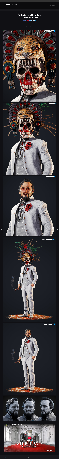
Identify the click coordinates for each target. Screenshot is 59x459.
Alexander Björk (11, 4)
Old (31, 9)
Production (26, 9)
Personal (36, 9)
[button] (55, 454)
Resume (53, 5)
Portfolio (49, 5)
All (21, 9)
